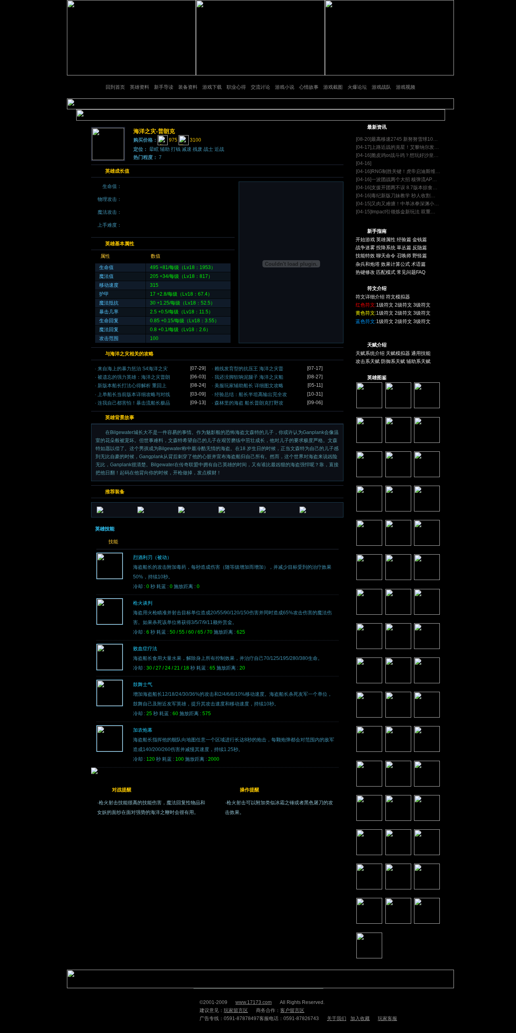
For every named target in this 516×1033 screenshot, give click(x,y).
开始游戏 (366, 239)
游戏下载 (212, 87)
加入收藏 (360, 1018)
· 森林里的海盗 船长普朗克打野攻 (247, 403)
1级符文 (384, 305)
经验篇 (404, 239)
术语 (416, 264)
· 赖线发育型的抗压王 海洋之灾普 (247, 368)
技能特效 (365, 256)
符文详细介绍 (370, 297)
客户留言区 (292, 1010)
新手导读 (163, 87)
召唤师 (404, 256)
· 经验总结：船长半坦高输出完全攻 (249, 394)
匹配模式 (385, 272)
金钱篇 (419, 239)
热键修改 (365, 272)
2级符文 (403, 305)
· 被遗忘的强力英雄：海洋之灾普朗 (132, 377)
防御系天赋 (393, 361)
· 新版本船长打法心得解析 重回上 (130, 385)
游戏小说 (284, 87)
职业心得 (236, 87)
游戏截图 (333, 87)
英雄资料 (139, 87)
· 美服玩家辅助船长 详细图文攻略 (247, 385)
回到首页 (115, 87)
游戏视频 (405, 87)
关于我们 (336, 1018)
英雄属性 (385, 239)
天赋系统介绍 (370, 353)
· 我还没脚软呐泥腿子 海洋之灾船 (247, 377)
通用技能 (421, 353)
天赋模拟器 (398, 353)
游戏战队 (381, 87)
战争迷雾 (365, 247)
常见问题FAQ (411, 272)
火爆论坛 (357, 87)
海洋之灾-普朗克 (154, 131)
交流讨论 (260, 87)
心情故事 (308, 87)
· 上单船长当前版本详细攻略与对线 (132, 394)
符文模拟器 (398, 297)
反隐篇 (419, 247)
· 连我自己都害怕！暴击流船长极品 (132, 403)
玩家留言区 (236, 1010)
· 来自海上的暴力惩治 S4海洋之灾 (131, 368)
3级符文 (422, 305)
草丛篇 (404, 247)
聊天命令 (385, 256)
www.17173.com (253, 1002)
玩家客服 (387, 1018)
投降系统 (385, 247)
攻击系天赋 (368, 361)
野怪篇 (419, 256)
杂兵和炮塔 (368, 264)
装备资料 (188, 87)
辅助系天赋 (418, 361)
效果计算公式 (395, 264)
